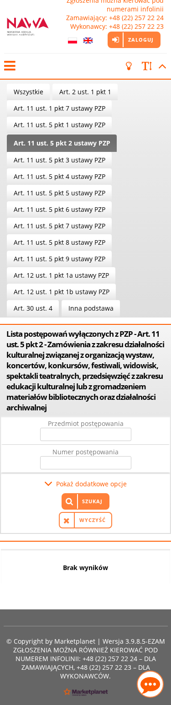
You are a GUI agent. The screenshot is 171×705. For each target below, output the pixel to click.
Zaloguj (141, 39)
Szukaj (92, 501)
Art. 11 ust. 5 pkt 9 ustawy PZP (59, 258)
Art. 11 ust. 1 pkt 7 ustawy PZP (59, 108)
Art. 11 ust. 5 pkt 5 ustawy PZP (59, 192)
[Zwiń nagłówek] (161, 66)
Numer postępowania (85, 451)
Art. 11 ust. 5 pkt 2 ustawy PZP (62, 143)
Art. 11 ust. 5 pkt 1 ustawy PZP (59, 124)
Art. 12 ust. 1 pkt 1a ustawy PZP (61, 275)
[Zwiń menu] (9, 66)
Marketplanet (74, 641)
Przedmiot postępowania (86, 423)
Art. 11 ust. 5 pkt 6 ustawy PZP (59, 209)
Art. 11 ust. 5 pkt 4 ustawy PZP (59, 176)
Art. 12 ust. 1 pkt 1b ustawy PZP (61, 291)
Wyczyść (92, 520)
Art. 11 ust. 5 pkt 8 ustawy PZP (59, 242)
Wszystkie (28, 91)
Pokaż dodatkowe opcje (91, 483)
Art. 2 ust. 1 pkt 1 (85, 91)
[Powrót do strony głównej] (28, 26)
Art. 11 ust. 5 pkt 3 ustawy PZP (59, 160)
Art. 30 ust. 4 (33, 308)
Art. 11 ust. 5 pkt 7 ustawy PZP (59, 225)
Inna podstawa (91, 308)
